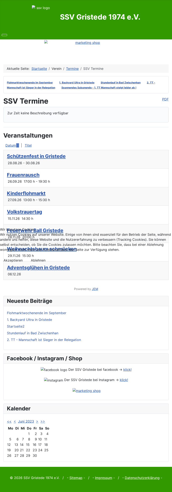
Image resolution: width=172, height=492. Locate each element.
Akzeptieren (13, 260)
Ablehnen (38, 260)
